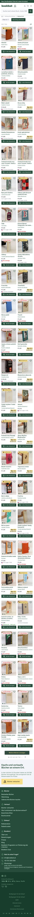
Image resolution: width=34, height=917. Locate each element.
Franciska (4, 285)
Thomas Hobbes (5, 75)
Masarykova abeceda (24, 375)
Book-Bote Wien (7, 813)
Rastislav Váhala (22, 346)
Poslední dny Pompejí (8, 435)
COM (13, 913)
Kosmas (3, 558)
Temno (20, 706)
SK (6, 913)
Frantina (20, 496)
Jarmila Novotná (5, 194)
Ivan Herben (21, 227)
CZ (3, 913)
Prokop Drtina (5, 165)
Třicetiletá (21, 285)
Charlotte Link (22, 104)
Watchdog (5, 797)
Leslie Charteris (22, 134)
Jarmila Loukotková (6, 498)
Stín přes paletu (23, 72)
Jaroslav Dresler (22, 377)
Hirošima (4, 647)
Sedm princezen (23, 42)
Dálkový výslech (23, 587)
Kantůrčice (4, 706)
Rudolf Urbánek (5, 347)
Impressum (17, 906)
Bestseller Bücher (7, 794)
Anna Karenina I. (23, 647)
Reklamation (5, 824)
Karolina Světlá (22, 498)
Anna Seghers (21, 316)
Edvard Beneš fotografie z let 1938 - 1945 (24, 225)
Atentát (3, 42)
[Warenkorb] (27, 5)
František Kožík (5, 468)
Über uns (4, 834)
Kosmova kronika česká (8, 556)
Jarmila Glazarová (22, 406)
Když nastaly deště (24, 735)
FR (24, 913)
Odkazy (3, 254)
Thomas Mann (21, 560)
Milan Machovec (22, 196)
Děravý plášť (5, 315)
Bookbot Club (6, 849)
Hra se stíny (21, 103)
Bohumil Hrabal (5, 620)
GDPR (16, 900)
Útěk (2, 223)
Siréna (3, 677)
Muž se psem (5, 525)
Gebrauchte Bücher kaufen (10, 799)
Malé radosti (5, 103)
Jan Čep (3, 316)
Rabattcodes (5, 826)
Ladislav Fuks (21, 439)
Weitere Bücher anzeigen (17, 752)
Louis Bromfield (22, 737)
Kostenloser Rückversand (17, 909)
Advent (20, 404)
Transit (20, 315)
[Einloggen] (24, 5)
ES (16, 913)
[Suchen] (30, 11)
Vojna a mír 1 (21, 677)
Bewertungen (6, 837)
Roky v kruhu (22, 616)
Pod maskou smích (7, 587)
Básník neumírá (6, 466)
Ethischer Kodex (17, 903)
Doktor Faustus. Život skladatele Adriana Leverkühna (24, 558)
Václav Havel (21, 589)
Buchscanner (5, 815)
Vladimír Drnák (21, 74)
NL (22, 913)
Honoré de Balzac (22, 287)
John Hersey (4, 649)
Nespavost (4, 375)
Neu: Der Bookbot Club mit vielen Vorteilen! (14, 1)
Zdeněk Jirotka (5, 527)
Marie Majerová (5, 678)
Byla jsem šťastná (6, 192)
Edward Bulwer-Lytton (7, 437)
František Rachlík (6, 739)
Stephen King (5, 377)
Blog (3, 842)
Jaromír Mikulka (5, 134)
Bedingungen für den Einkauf (17, 894)
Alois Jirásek (21, 708)
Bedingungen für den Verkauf (17, 897)
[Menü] (31, 5)
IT (19, 913)
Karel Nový (4, 44)
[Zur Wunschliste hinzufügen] (14, 28)
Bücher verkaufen (7, 808)
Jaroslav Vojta (21, 258)
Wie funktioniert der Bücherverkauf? (14, 810)
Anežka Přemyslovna (7, 132)
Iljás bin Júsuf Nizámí (23, 44)
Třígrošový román (23, 466)
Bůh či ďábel (5, 496)
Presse (3, 840)
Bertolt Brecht (22, 468)
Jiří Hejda (3, 225)
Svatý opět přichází (24, 132)
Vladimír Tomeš (5, 104)
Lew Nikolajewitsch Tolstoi (25, 649)
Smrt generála (22, 344)
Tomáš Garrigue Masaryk (8, 256)
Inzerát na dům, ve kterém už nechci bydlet (7, 618)
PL (30, 913)
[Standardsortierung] (31, 24)
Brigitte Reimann (6, 287)
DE (9, 913)
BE (27, 913)
